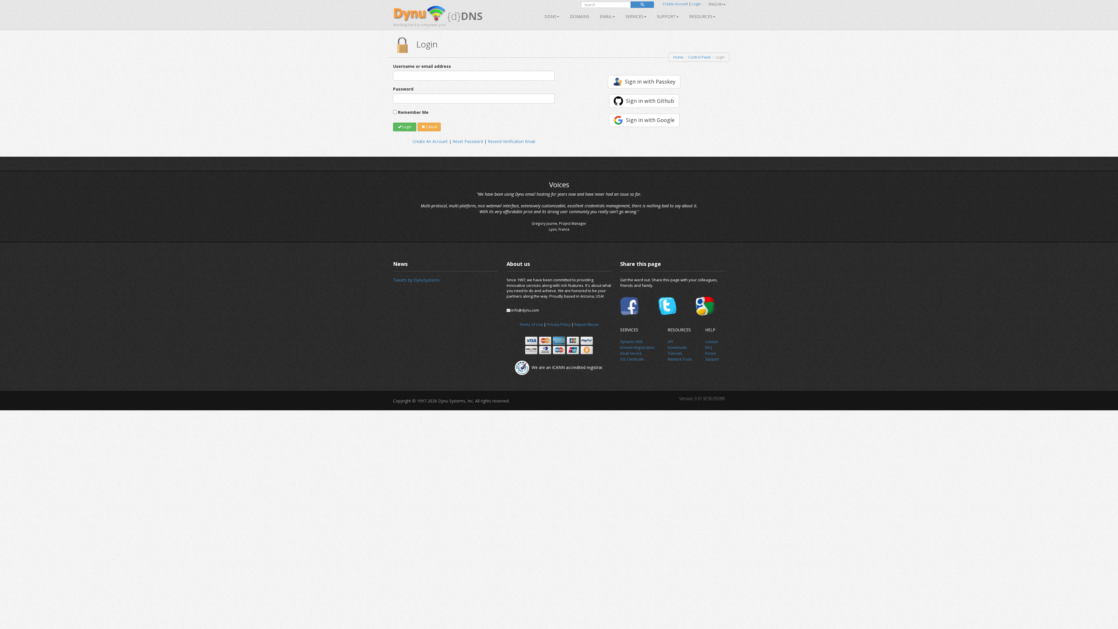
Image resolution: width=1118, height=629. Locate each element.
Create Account (675, 3)
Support (666, 16)
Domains (579, 16)
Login (696, 3)
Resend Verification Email (511, 141)
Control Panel (699, 57)
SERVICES (634, 16)
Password (403, 89)
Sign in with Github (650, 100)
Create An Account (430, 141)
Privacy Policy (559, 324)
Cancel (431, 126)
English (716, 4)
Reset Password (467, 141)
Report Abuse (586, 324)
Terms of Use (531, 324)
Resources (700, 16)
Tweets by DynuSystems (416, 280)
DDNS (550, 16)
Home (678, 57)
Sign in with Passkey (650, 81)
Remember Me (413, 112)
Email (606, 16)
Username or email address (422, 66)
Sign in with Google (650, 119)
